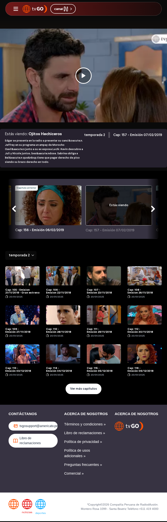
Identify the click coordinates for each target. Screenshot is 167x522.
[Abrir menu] (15, 9)
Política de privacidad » (83, 442)
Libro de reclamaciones (30, 440)
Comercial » (74, 473)
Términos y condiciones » (85, 424)
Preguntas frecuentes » (83, 465)
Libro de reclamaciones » (84, 433)
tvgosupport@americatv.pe (39, 426)
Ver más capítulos (83, 388)
